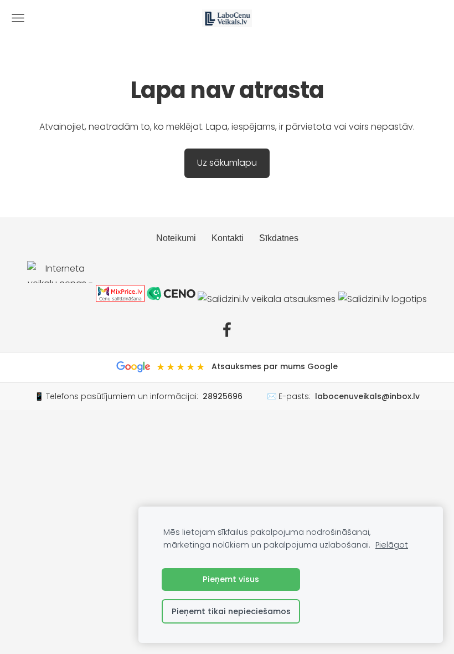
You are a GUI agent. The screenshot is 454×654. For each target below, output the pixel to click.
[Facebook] (227, 329)
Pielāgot (391, 544)
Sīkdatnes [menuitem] (278, 238)
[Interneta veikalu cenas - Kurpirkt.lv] (60, 299)
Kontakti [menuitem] (227, 238)
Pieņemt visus (231, 579)
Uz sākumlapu (227, 162)
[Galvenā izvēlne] (18, 18)
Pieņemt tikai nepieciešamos (231, 611)
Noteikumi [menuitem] (176, 238)
